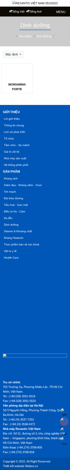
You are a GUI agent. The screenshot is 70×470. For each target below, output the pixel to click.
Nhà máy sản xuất (15, 158)
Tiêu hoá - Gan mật (16, 204)
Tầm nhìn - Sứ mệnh (17, 145)
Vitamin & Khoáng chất (18, 231)
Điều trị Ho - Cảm (14, 211)
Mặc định (12, 54)
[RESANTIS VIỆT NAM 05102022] (35, 3)
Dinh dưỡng (11, 224)
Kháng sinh (11, 178)
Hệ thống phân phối (16, 164)
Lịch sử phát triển (14, 131)
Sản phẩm (11, 171)
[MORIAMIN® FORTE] (17, 71)
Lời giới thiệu (12, 118)
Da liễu (8, 218)
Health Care (11, 257)
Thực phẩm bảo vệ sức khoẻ (21, 244)
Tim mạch (10, 191)
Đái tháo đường (13, 198)
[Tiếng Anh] (34, 11)
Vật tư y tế (10, 251)
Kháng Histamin (13, 237)
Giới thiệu (11, 112)
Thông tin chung (14, 125)
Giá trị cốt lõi (11, 151)
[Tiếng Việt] (17, 11)
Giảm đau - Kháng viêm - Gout (23, 185)
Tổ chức (9, 138)
